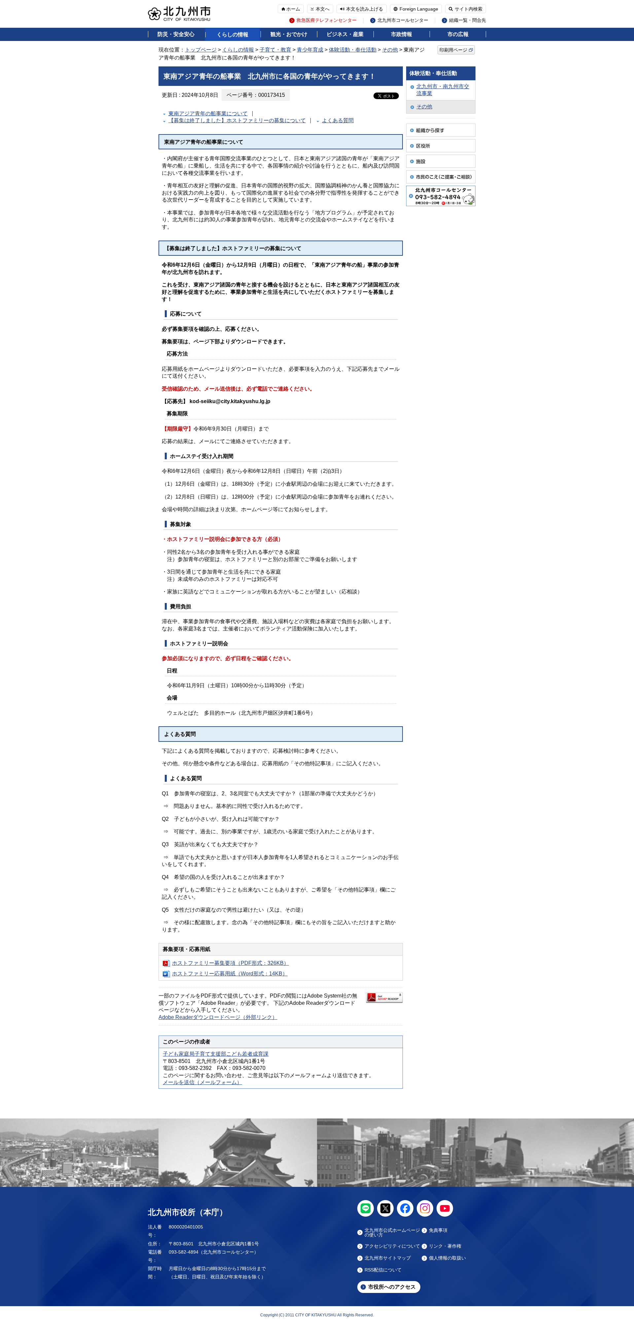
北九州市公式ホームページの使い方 (392, 1232)
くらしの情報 (232, 34)
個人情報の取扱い (447, 1258)
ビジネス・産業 (345, 34)
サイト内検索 (468, 9)
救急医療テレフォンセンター (327, 20)
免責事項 (438, 1230)
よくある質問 (338, 120)
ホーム (293, 9)
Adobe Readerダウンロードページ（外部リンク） (217, 1017)
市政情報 (401, 34)
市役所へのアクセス (392, 1287)
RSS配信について (383, 1269)
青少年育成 (310, 50)
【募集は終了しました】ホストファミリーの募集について (237, 120)
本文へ (323, 9)
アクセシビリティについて (392, 1246)
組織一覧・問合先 (467, 20)
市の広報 (458, 34)
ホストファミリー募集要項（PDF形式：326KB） (230, 963)
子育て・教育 (275, 50)
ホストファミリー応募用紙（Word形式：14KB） (230, 973)
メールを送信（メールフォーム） (202, 1082)
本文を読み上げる (364, 9)
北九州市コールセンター (402, 20)
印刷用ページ (453, 50)
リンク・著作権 (445, 1246)
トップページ (201, 50)
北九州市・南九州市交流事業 (442, 90)
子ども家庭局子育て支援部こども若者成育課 (215, 1054)
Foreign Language (419, 9)
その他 (390, 50)
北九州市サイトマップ (388, 1258)
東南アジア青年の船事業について (208, 113)
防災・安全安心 (176, 34)
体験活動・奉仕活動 (352, 50)
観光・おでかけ (288, 34)
